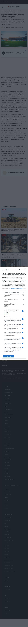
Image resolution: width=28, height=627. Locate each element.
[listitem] (14, 292)
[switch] (23, 295)
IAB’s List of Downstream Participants (15, 288)
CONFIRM (8, 356)
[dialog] (14, 313)
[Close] (25, 269)
